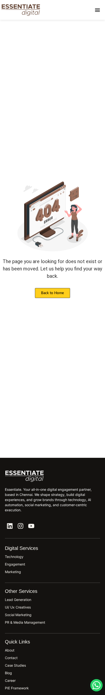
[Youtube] (31, 526)
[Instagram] (20, 526)
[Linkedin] (10, 526)
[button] (97, 10)
